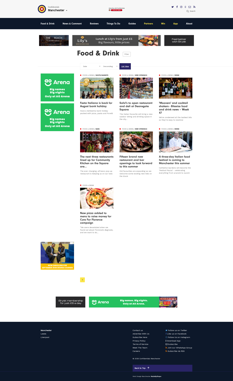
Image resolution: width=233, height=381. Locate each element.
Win (163, 23)
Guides (132, 23)
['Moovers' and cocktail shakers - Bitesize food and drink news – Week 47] (175, 97)
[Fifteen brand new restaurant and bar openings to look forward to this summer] (136, 152)
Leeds (43, 334)
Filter (126, 54)
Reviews (94, 23)
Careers (136, 351)
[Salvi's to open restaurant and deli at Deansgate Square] (136, 97)
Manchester (46, 330)
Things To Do (113, 23)
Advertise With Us (141, 334)
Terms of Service (140, 344)
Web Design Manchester (141, 376)
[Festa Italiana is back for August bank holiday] (96, 97)
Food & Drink (47, 23)
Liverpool (45, 337)
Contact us (138, 330)
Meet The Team (140, 348)
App (175, 23)
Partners (148, 23)
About (189, 23)
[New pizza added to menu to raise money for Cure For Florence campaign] (96, 209)
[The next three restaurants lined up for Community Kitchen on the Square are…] (96, 152)
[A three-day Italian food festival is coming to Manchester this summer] (175, 152)
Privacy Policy (139, 341)
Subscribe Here (140, 337)
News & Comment (72, 23)
